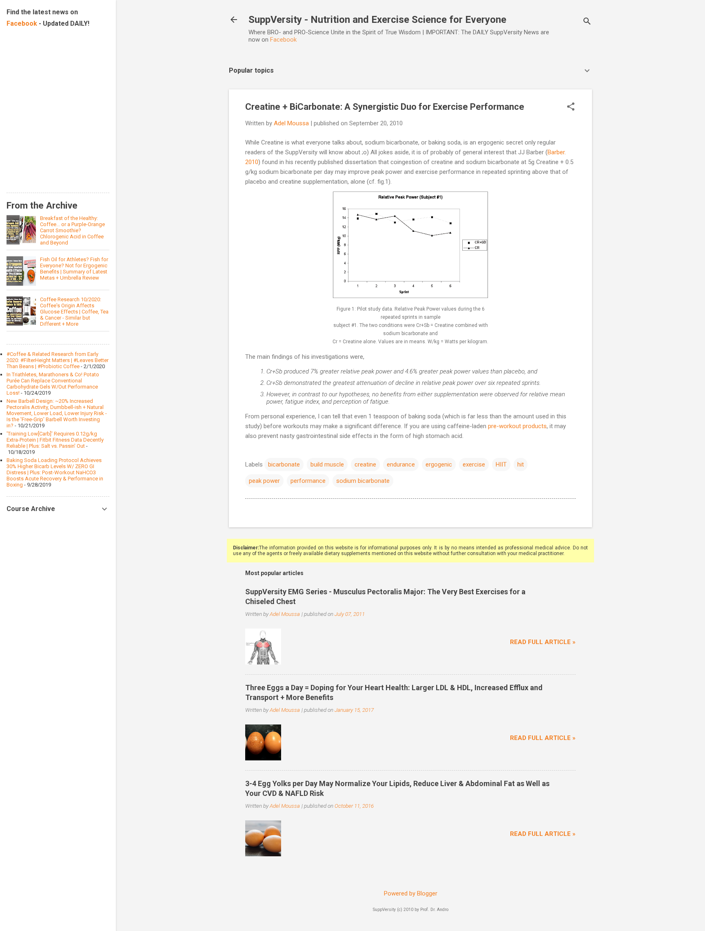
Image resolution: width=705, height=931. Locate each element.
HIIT (501, 464)
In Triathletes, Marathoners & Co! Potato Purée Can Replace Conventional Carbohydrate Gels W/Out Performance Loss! (53, 383)
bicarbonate (284, 464)
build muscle (327, 464)
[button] (571, 107)
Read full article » (543, 642)
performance (308, 480)
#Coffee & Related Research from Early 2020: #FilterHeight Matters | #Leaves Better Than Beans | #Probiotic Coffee (58, 360)
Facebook (283, 39)
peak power (264, 480)
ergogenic (439, 464)
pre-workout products (516, 426)
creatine (365, 464)
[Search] (587, 22)
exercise (474, 464)
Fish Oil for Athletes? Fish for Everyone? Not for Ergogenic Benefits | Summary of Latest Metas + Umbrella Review (74, 268)
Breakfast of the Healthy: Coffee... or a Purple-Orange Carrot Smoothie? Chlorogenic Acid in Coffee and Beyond (72, 230)
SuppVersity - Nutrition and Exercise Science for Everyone (377, 19)
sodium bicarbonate (363, 480)
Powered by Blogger (410, 893)
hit (520, 464)
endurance (401, 464)
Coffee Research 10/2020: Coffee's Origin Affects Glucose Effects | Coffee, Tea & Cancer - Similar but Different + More (74, 311)
